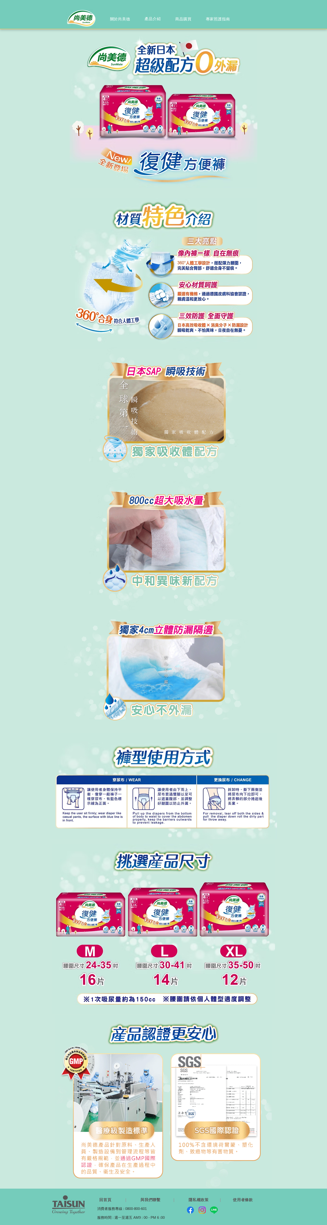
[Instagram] (202, 1210)
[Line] (214, 1210)
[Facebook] (190, 1210)
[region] (120, 19)
